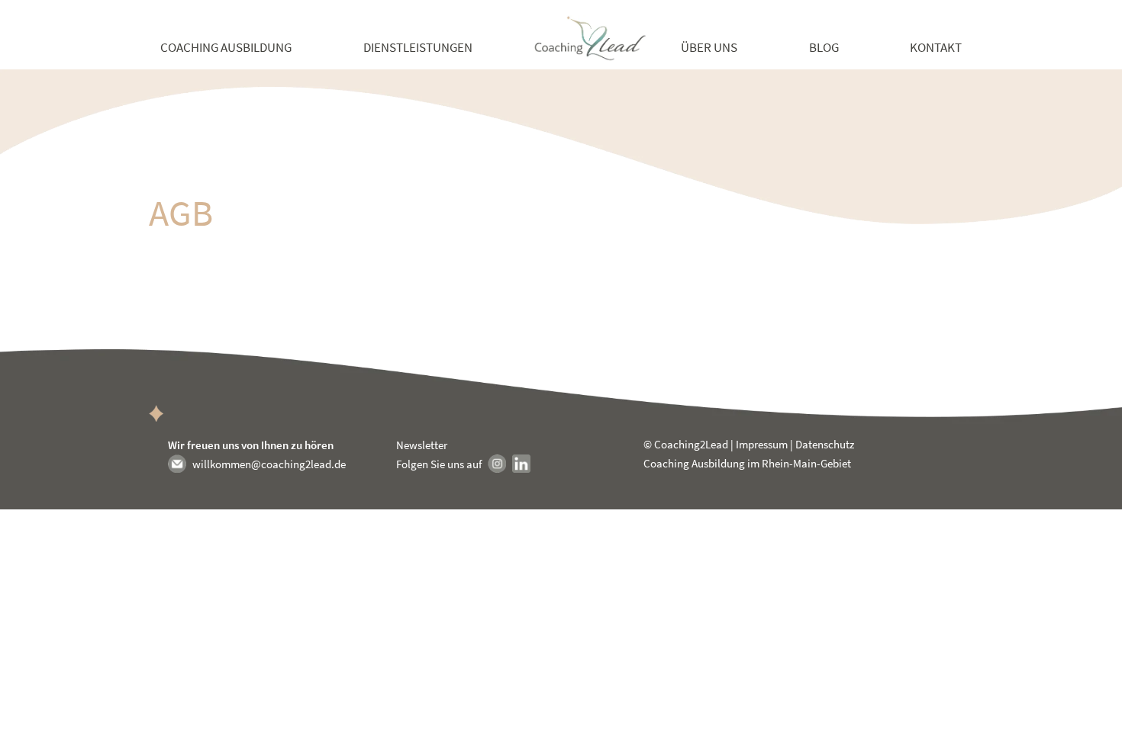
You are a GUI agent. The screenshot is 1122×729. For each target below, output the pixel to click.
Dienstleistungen (417, 47)
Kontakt (936, 47)
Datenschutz (824, 444)
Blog (824, 47)
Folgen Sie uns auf (439, 464)
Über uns (709, 47)
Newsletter (421, 445)
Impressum (762, 444)
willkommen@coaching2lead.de (269, 464)
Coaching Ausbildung (226, 47)
